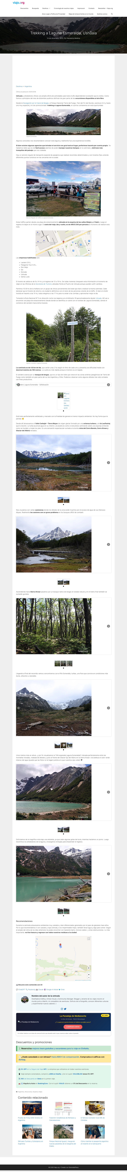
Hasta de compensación (65, 1069)
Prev (18, 390)
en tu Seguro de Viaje (33, 1081)
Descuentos (24, 8)
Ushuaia (98, 298)
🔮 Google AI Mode (51, 1002)
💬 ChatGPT (20, 1002)
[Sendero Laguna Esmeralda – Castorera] (60, 594)
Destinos (45, 8)
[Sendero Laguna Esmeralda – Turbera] (60, 512)
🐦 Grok (62, 1002)
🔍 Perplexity (30, 1002)
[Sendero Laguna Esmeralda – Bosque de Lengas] (60, 407)
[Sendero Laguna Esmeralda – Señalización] (66, 413)
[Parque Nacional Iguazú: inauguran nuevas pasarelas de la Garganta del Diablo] (63, 1149)
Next (108, 390)
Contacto (91, 8)
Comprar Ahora (73, 1039)
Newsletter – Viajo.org (105, 8)
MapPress (76, 992)
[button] (63, 242)
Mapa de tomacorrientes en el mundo (81, 14)
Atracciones (28, 1104)
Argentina (28, 86)
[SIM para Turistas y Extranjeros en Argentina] (32, 1149)
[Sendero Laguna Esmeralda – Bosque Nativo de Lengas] (57, 676)
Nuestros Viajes (37, 1104)
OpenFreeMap (81, 992)
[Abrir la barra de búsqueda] (112, 14)
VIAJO (61, 1096)
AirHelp (22, 1072)
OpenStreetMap (88, 992)
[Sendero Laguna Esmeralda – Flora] (63, 757)
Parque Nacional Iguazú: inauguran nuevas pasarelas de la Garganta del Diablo (62, 1156)
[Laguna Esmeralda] (60, 841)
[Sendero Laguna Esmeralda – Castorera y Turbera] (66, 594)
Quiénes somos (102, 14)
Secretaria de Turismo (44, 284)
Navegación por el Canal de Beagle (36, 103)
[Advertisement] (63, 72)
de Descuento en (31, 1091)
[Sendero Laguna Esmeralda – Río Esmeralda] (69, 757)
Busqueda (35, 8)
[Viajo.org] (19, 3)
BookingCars (43, 1096)
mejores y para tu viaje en (60, 1061)
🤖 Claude (39, 1002)
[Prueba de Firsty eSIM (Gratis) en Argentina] (32, 1126)
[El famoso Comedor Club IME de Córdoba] (95, 1126)
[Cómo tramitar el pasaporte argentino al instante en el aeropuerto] (95, 1149)
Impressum (81, 8)
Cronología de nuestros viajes (64, 8)
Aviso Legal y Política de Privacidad (53, 14)
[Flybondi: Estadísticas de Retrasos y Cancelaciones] (63, 1126)
